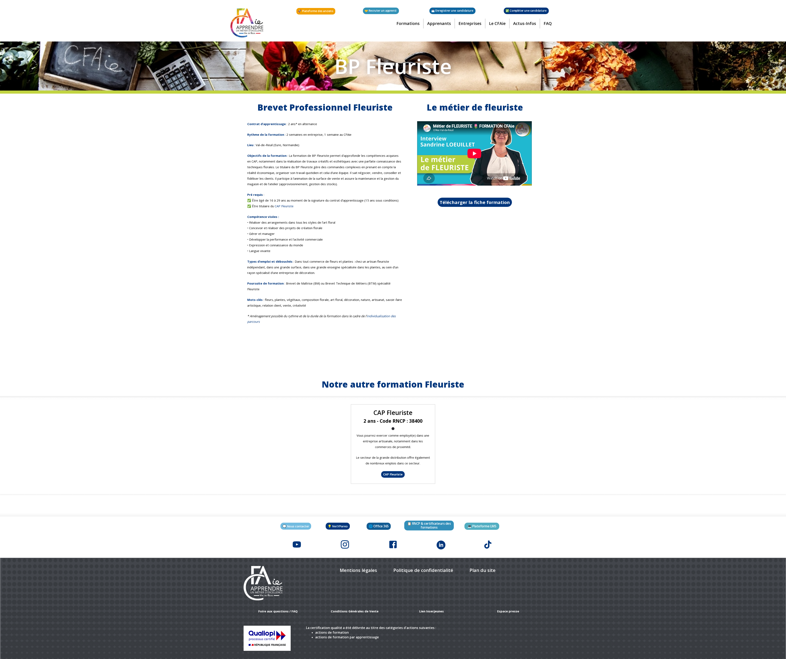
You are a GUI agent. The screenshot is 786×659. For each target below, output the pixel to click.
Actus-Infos (524, 23)
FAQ (548, 23)
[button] (315, 11)
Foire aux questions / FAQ (278, 611)
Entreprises (469, 23)
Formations (408, 23)
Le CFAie (497, 23)
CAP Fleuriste (284, 206)
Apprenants (439, 23)
